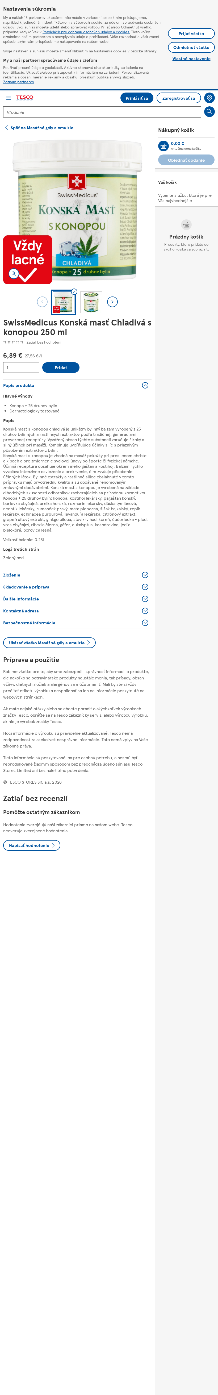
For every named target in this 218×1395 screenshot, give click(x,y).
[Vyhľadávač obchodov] (209, 98)
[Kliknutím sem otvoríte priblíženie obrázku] (14, 273)
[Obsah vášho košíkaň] (163, 146)
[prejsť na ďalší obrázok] (112, 301)
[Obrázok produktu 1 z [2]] (77, 210)
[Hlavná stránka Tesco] (25, 98)
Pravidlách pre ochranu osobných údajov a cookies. (86, 31)
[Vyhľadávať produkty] (209, 111)
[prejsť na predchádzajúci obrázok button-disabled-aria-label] (42, 301)
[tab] (63, 302)
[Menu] (8, 98)
